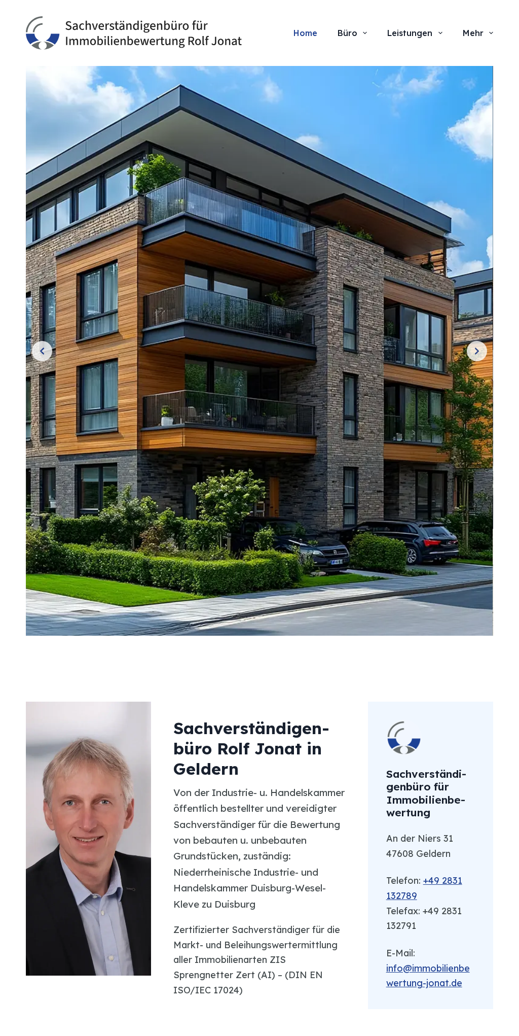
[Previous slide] (42, 351)
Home (305, 33)
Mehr (473, 33)
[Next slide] (477, 351)
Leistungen (409, 33)
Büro (347, 33)
